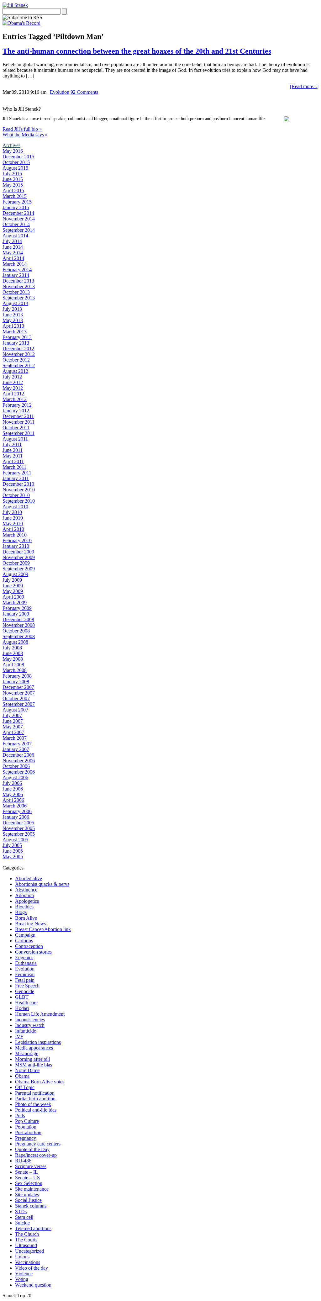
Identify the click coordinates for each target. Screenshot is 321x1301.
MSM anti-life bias (33, 1064)
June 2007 (13, 721)
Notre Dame (27, 1070)
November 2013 (19, 286)
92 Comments (84, 92)
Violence (24, 1273)
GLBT (22, 997)
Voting (21, 1279)
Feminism (24, 974)
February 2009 (17, 608)
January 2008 (16, 681)
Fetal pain (24, 980)
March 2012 (15, 399)
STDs (21, 1211)
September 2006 (19, 772)
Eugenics (24, 957)
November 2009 (19, 557)
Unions (22, 1256)
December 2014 (18, 213)
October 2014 (16, 224)
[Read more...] (304, 86)
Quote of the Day (32, 1149)
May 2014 (13, 252)
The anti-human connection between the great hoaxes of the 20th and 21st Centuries (137, 51)
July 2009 (12, 580)
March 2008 (15, 670)
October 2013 (16, 292)
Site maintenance (32, 1189)
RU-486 (23, 1160)
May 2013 (13, 320)
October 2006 (16, 766)
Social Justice (28, 1200)
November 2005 (19, 828)
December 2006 (18, 755)
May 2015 (13, 185)
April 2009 (13, 597)
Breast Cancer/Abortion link (43, 929)
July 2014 (12, 241)
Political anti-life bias (35, 1110)
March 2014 (15, 264)
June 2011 (13, 450)
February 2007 (17, 743)
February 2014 (17, 269)
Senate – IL (26, 1172)
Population (25, 1126)
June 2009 (13, 585)
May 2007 (13, 726)
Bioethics (24, 906)
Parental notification (35, 1093)
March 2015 (15, 196)
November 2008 (19, 625)
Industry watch (30, 1025)
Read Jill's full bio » (22, 129)
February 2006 (17, 811)
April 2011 (13, 461)
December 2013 (18, 280)
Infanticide (25, 1031)
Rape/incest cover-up (36, 1155)
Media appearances (34, 1047)
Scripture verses (30, 1166)
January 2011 (16, 478)
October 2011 (16, 427)
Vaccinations (27, 1262)
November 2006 (19, 760)
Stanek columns (30, 1205)
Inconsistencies (30, 1019)
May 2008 (13, 659)
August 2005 (15, 839)
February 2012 (17, 405)
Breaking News (30, 923)
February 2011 (17, 472)
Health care (26, 1002)
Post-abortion (28, 1132)
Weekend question (33, 1285)
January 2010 (16, 546)
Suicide (22, 1222)
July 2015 (12, 173)
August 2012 (15, 371)
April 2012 (13, 393)
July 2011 (12, 444)
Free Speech (27, 985)
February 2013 (17, 337)
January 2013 (16, 343)
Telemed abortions (33, 1228)
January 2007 (16, 749)
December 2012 (18, 348)
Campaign (25, 935)
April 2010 (13, 529)
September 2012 (19, 365)
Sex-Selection (28, 1183)
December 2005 (18, 822)
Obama (22, 1076)
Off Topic (24, 1087)
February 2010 (17, 540)
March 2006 (15, 805)
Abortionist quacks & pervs (42, 884)
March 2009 (15, 602)
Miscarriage (26, 1053)
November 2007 (19, 692)
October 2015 (16, 162)
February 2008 (17, 676)
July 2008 (12, 647)
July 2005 (12, 845)
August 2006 (15, 777)
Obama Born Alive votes (39, 1081)
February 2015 (17, 201)
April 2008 (13, 664)
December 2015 (18, 156)
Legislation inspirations (38, 1042)
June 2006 (13, 788)
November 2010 (19, 489)
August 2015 (15, 168)
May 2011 (13, 455)
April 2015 (13, 190)
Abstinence (26, 889)
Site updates (27, 1194)
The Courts (26, 1239)
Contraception (29, 946)
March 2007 (15, 738)
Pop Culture (27, 1121)
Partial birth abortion (35, 1098)
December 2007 (18, 687)
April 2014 (13, 258)
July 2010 (12, 512)
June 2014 (13, 247)
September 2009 (19, 568)
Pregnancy (25, 1138)
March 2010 (15, 534)
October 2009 (16, 563)
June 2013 (13, 314)
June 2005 (13, 851)
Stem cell (24, 1217)
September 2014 (19, 230)
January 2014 (16, 275)
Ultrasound (26, 1245)
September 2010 (19, 501)
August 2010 (15, 506)
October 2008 (16, 630)
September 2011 (18, 433)
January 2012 (16, 410)
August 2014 (15, 235)
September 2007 (19, 704)
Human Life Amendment (40, 1014)
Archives (11, 145)
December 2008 (18, 619)
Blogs (21, 912)
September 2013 (19, 297)
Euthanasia (26, 963)
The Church (27, 1234)
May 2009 (13, 591)
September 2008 (19, 636)
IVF (19, 1036)
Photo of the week (33, 1104)
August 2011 (15, 439)
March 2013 (15, 331)
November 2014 (19, 218)
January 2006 (16, 817)
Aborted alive (28, 878)
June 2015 (13, 179)
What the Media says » (25, 134)
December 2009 (18, 551)
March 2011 (14, 467)
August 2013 (15, 303)
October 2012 (16, 359)
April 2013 (13, 326)
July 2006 (12, 783)
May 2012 (13, 388)
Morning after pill (32, 1059)
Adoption (24, 895)
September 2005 (19, 834)
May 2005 (13, 856)
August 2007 (15, 709)
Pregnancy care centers (38, 1143)
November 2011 (18, 422)
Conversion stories (33, 952)
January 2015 (16, 207)
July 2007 (12, 715)
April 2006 (13, 800)
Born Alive (26, 918)
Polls (20, 1115)
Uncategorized (29, 1251)
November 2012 (19, 354)
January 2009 (16, 613)
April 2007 (13, 732)
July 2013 (12, 309)
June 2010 (13, 518)
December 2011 (18, 416)
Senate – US (27, 1177)
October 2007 (16, 698)
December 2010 (18, 484)
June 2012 (13, 382)
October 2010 (16, 495)
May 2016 (13, 151)
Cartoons (24, 940)
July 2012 (12, 376)
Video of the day (31, 1268)
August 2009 (15, 574)
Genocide (24, 991)
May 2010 (13, 523)
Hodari (22, 1008)
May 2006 (13, 794)
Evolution (59, 92)
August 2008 (15, 642)
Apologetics (27, 901)
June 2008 (13, 653)
